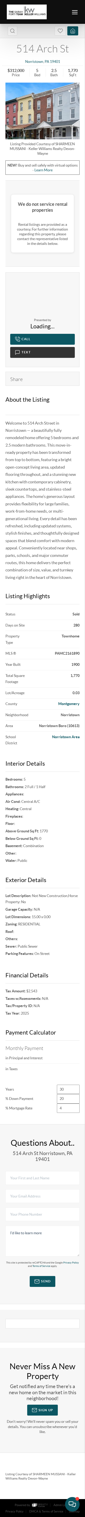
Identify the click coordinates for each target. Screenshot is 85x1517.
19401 (55, 61)
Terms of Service (41, 1266)
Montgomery (69, 704)
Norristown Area (66, 737)
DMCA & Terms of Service (46, 1511)
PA (47, 61)
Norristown (34, 61)
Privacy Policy (71, 1262)
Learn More (43, 170)
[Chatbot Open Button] (72, 1504)
